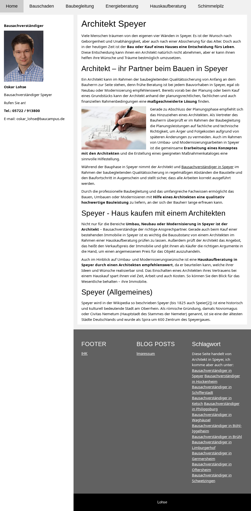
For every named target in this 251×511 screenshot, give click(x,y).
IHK (84, 353)
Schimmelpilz (211, 6)
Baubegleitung (80, 6)
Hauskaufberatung (168, 6)
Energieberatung (122, 6)
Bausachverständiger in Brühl (217, 436)
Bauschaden (41, 6)
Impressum (146, 353)
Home (12, 6)
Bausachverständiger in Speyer (207, 166)
